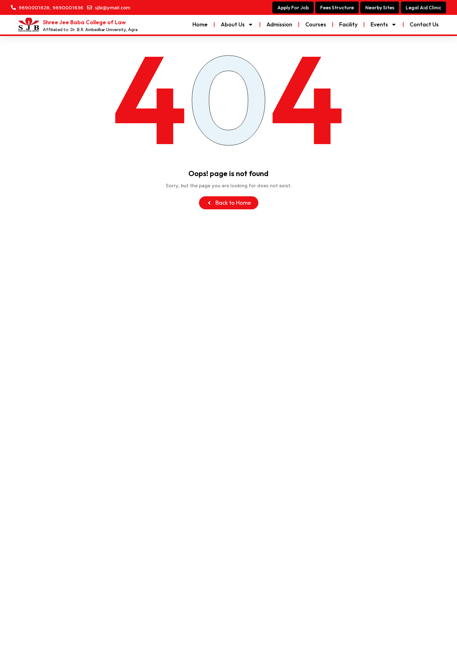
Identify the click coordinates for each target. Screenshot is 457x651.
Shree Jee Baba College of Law (84, 22)
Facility (348, 24)
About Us (233, 24)
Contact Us (424, 24)
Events (379, 24)
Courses (315, 24)
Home (200, 24)
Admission (279, 24)
